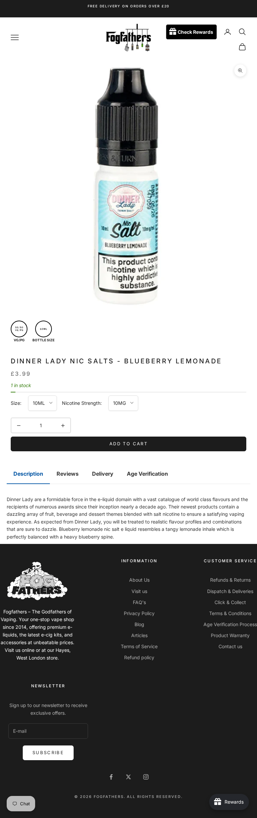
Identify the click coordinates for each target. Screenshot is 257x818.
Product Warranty (230, 635)
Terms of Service (139, 646)
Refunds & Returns (230, 580)
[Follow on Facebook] (111, 777)
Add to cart (128, 443)
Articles (139, 635)
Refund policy (139, 657)
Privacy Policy (139, 613)
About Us (139, 580)
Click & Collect (230, 602)
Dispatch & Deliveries (230, 591)
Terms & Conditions (230, 613)
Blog (139, 624)
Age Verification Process (230, 624)
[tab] (28, 474)
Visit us (139, 591)
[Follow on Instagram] (146, 777)
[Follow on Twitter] (128, 777)
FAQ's (139, 602)
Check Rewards (195, 32)
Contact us (230, 646)
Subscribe (48, 752)
